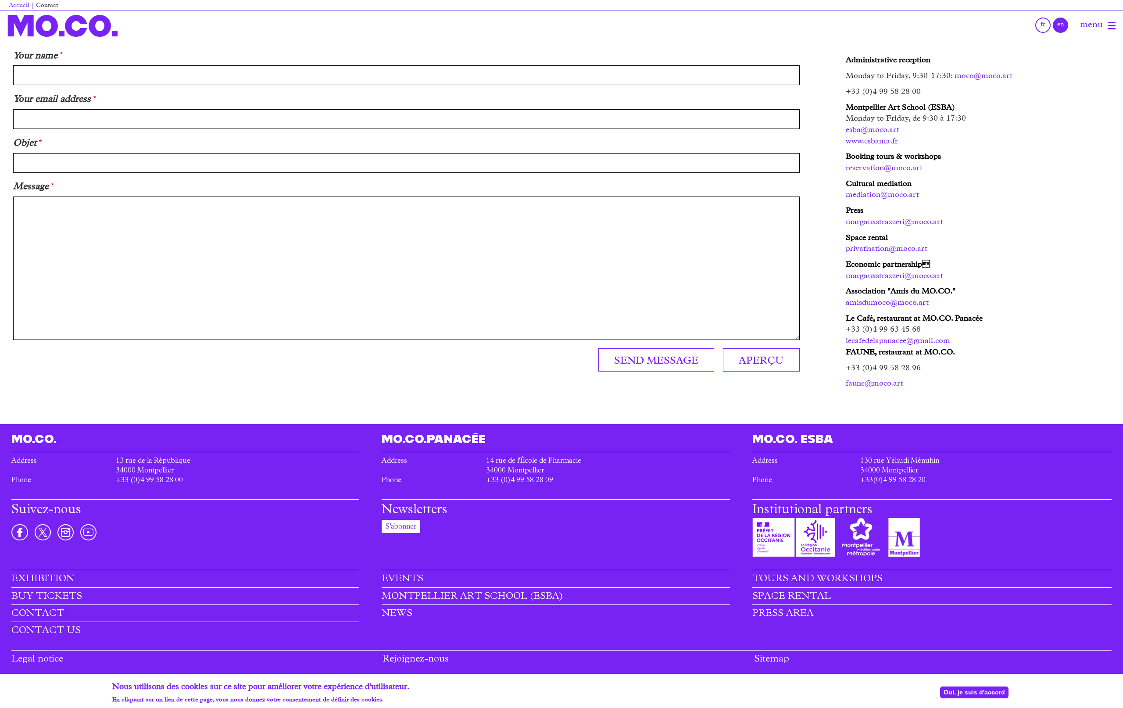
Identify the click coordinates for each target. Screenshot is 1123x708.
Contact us (46, 631)
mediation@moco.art (882, 195)
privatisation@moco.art (886, 249)
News (397, 614)
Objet (24, 144)
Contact (37, 614)
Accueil (19, 6)
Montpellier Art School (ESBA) (472, 597)
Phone (21, 480)
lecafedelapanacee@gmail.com (898, 341)
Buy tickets (46, 597)
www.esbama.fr (872, 142)
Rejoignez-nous (416, 660)
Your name (35, 56)
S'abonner (401, 527)
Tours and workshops (817, 579)
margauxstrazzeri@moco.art (894, 222)
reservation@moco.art (884, 168)
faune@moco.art (874, 384)
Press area (783, 614)
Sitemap (771, 660)
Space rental (791, 597)
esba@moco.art (872, 130)
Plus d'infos (401, 700)
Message (31, 187)
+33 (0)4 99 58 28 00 (149, 480)
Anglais (1060, 25)
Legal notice (37, 660)
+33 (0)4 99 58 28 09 (519, 480)
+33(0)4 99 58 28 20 (893, 480)
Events (402, 579)
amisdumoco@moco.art (887, 303)
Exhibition (43, 579)
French (1043, 25)
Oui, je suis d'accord (974, 692)
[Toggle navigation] (1112, 26)
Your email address (52, 100)
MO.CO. (62, 25)
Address (24, 461)
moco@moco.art (983, 76)
